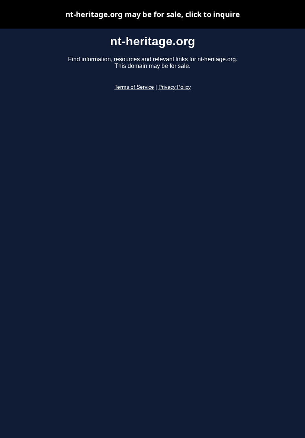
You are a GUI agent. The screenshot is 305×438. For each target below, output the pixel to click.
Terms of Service (134, 87)
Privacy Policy (174, 87)
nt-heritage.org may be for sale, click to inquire (152, 14)
